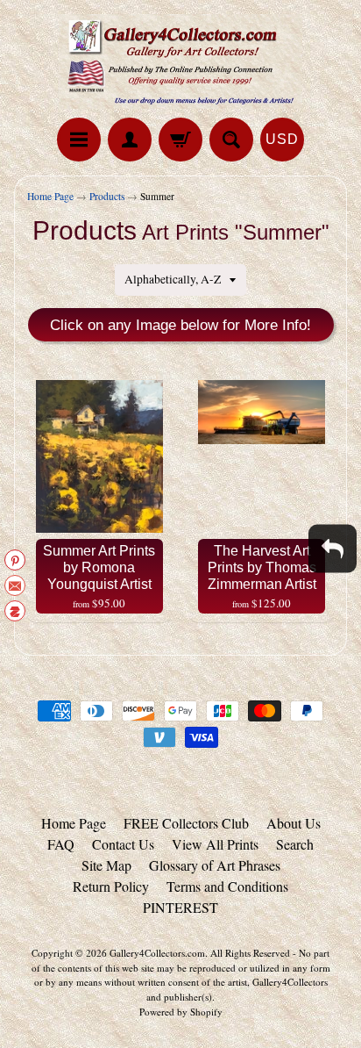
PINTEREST (180, 907)
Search (295, 844)
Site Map (106, 865)
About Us (293, 823)
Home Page (50, 196)
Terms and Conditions (227, 886)
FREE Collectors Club (186, 823)
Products (106, 196)
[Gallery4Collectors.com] (180, 61)
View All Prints (215, 844)
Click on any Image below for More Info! (180, 325)
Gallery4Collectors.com (157, 952)
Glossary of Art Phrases (214, 865)
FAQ (60, 844)
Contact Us (123, 844)
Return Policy (111, 886)
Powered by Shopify (181, 1011)
